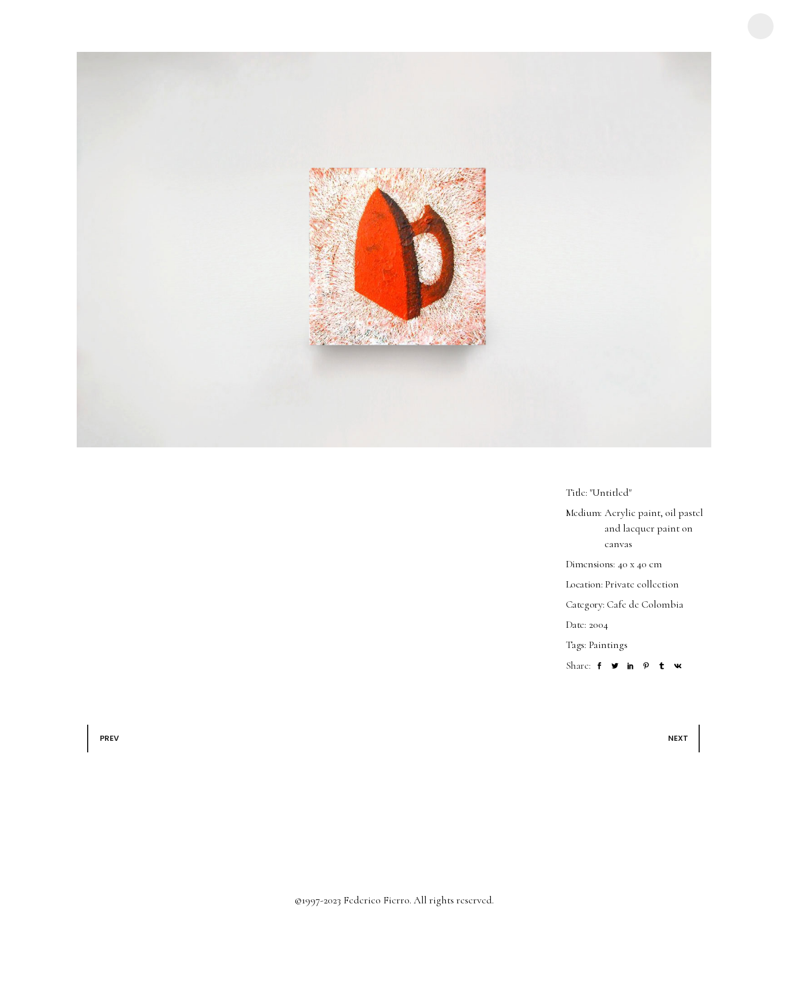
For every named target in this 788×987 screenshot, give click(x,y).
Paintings (608, 644)
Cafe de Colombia (645, 604)
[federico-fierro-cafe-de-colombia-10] (394, 249)
